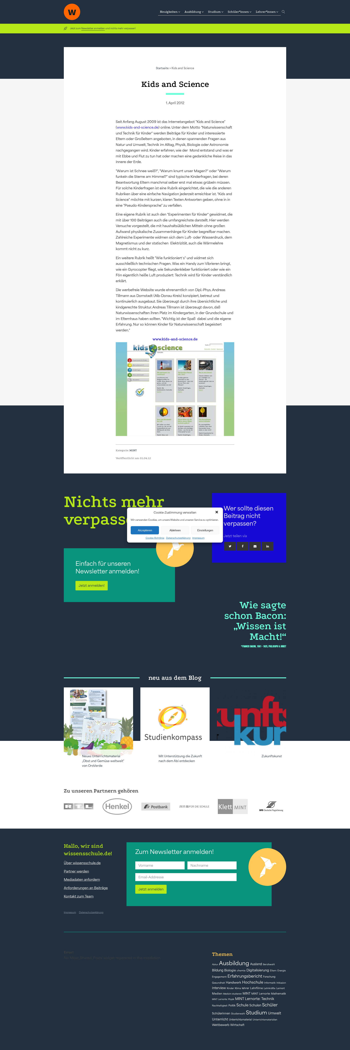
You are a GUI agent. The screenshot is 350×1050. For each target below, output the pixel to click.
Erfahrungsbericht (245, 976)
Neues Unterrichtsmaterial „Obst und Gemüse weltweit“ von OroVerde (103, 761)
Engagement (219, 976)
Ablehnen (175, 530)
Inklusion (281, 982)
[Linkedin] (267, 546)
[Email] (255, 546)
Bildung (217, 970)
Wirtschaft (237, 1024)
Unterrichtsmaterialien (265, 1019)
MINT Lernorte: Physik (223, 999)
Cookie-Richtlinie (155, 538)
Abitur (215, 964)
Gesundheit (218, 982)
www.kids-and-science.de (137, 127)
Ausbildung (234, 963)
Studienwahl (238, 1013)
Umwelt (274, 1013)
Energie (281, 970)
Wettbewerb (220, 1024)
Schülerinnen (221, 1013)
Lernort (280, 988)
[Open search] (283, 12)
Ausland (256, 964)
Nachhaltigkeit (220, 1005)
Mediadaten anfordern (82, 879)
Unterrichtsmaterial (240, 1019)
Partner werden (76, 871)
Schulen (255, 1005)
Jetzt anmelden (151, 889)
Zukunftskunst (272, 756)
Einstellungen (205, 530)
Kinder (230, 988)
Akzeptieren (145, 530)
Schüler (270, 1004)
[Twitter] (230, 546)
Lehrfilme (256, 988)
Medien (217, 993)
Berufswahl (269, 964)
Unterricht (220, 1019)
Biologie (230, 970)
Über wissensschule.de (82, 863)
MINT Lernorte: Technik (254, 999)
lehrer (245, 988)
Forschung (269, 976)
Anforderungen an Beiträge (86, 888)
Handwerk (233, 982)
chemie (241, 970)
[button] (217, 512)
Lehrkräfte (269, 988)
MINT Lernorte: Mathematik (268, 993)
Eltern (273, 970)
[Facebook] (242, 546)
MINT (133, 450)
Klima (238, 988)
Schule (242, 1005)
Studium (256, 1013)
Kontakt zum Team (79, 896)
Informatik (270, 982)
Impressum (198, 538)
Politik (232, 1005)
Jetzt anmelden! (92, 585)
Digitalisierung (257, 970)
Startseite (162, 68)
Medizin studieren (232, 994)
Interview (219, 988)
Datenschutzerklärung (178, 538)
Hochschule (252, 982)
